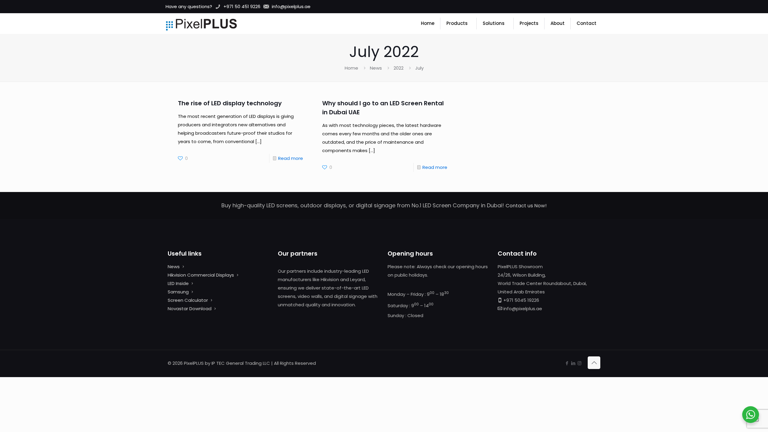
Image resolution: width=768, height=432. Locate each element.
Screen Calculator (188, 300)
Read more (290, 158)
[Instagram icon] (579, 363)
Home (351, 68)
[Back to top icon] (594, 362)
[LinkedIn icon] (573, 363)
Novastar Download (190, 308)
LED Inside (178, 283)
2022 (399, 68)
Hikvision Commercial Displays (201, 275)
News (376, 68)
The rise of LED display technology (230, 103)
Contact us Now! (526, 205)
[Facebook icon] (567, 363)
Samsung (178, 292)
